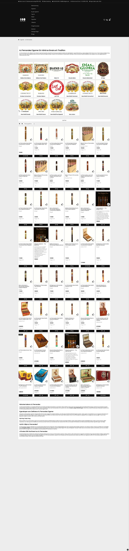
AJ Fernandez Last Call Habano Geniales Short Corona (87, 176)
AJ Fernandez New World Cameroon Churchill (40, 209)
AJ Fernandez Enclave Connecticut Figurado (102, 144)
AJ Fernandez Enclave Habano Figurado (24, 176)
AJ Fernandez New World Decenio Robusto (56, 319)
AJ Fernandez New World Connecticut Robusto (56, 144)
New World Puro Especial (56, 114)
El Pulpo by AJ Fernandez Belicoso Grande (102, 244)
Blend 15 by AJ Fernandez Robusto (87, 144)
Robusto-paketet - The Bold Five (40, 244)
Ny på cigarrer (35, 11)
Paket (32, 16)
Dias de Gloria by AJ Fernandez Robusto (101, 286)
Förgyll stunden (35, 26)
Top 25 (33, 14)
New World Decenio (103, 96)
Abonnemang (34, 5)
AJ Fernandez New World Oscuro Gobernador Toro (40, 144)
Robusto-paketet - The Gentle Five (71, 351)
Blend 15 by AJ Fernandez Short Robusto (40, 176)
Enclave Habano (41, 96)
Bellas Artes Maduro (41, 78)
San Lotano (72, 114)
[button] (104, 20)
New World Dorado (25, 114)
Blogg (32, 34)
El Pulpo (103, 78)
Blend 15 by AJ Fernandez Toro (71, 176)
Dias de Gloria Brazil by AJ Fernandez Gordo (87, 319)
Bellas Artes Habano (25, 78)
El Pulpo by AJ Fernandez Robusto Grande (56, 286)
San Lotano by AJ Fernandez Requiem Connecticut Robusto (55, 209)
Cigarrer (33, 8)
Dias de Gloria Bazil (87, 78)
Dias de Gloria (72, 78)
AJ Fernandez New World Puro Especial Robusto (25, 209)
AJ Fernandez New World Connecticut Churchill (25, 144)
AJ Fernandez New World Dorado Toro (40, 319)
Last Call (56, 96)
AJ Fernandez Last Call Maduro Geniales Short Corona (56, 176)
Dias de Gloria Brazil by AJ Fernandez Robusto (56, 351)
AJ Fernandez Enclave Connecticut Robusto (71, 144)
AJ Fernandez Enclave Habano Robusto (102, 176)
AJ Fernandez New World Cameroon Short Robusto (25, 244)
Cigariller (33, 19)
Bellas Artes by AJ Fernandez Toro (69, 319)
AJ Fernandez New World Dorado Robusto (87, 286)
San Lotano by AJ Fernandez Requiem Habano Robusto (86, 209)
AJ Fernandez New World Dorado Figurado (102, 351)
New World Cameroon (72, 96)
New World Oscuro (41, 114)
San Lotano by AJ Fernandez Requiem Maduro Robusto (24, 286)
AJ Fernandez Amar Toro (25, 350)
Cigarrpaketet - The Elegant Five (101, 209)
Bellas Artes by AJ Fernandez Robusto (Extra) (56, 244)
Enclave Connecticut (25, 96)
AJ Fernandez (28, 39)
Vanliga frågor (35, 31)
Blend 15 (56, 78)
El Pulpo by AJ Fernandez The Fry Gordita (25, 385)
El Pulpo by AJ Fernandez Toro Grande (40, 286)
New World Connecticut (88, 96)
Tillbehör (33, 22)
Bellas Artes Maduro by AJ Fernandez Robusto (71, 209)
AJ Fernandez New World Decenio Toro (71, 286)
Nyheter (33, 29)
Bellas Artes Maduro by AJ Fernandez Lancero (71, 244)
